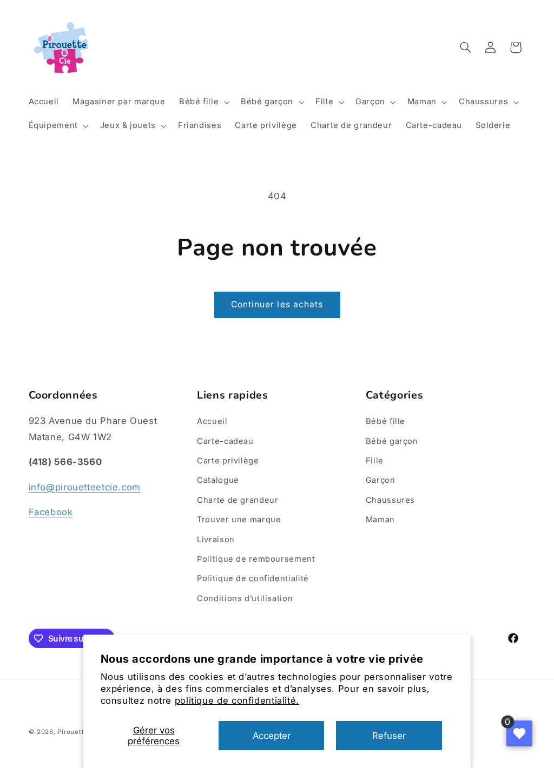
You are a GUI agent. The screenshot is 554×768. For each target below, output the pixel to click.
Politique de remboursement (256, 559)
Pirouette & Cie (82, 732)
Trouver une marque (239, 519)
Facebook (51, 512)
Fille (375, 461)
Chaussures (390, 500)
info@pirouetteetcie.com (85, 487)
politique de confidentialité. (237, 700)
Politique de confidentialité (253, 578)
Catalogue (218, 480)
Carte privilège (228, 461)
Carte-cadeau (225, 441)
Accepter (272, 735)
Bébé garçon (392, 441)
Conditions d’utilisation (245, 598)
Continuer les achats (277, 304)
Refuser (389, 735)
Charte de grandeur (237, 500)
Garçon (380, 480)
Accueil (212, 421)
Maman (380, 519)
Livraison (216, 539)
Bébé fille (385, 421)
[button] (203, 102)
